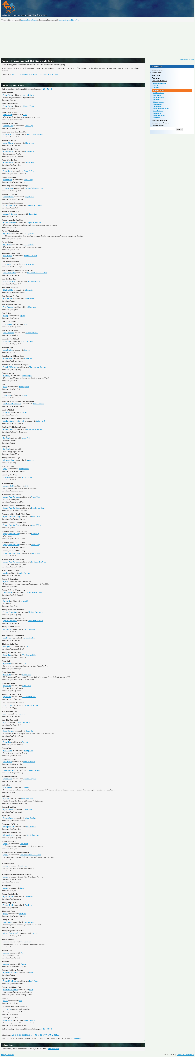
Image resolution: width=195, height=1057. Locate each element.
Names (5, 60)
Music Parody (156, 73)
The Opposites (28, 233)
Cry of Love (7, 592)
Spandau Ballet (8, 486)
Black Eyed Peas (27, 798)
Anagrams (156, 85)
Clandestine (29, 290)
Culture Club (40, 421)
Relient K (6, 601)
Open (31, 972)
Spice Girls (7, 655)
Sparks (5, 573)
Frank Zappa (33, 981)
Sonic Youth (7, 95)
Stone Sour (7, 395)
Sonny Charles (8, 143)
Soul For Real (8, 298)
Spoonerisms (157, 113)
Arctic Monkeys (38, 404)
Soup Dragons (27, 375)
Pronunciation (157, 104)
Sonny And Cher (9, 134)
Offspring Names (158, 102)
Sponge (5, 843)
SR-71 (5, 1000)
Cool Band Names (158, 93)
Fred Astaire (7, 761)
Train (25, 324)
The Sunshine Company (37, 367)
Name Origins (157, 95)
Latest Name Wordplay (160, 83)
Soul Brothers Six (9, 272)
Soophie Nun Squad (34, 205)
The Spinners (28, 750)
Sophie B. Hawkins (10, 214)
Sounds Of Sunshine (10, 367)
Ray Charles (29, 197)
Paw (23, 449)
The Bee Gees (26, 942)
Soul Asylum (7, 255)
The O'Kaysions (29, 629)
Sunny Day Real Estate (35, 134)
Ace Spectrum (24, 468)
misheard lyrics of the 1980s (69, 20)
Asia (25, 114)
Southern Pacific (9, 429)
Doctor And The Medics (32, 705)
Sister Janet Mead (27, 341)
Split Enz (25, 787)
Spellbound (7, 638)
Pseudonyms (157, 106)
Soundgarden (8, 350)
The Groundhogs (9, 460)
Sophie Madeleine (9, 205)
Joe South (6, 438)
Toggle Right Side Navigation (187, 59)
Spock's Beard (8, 809)
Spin (4, 714)
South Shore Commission (12, 404)
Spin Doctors (7, 705)
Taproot (25, 742)
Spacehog (30, 460)
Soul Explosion (8, 307)
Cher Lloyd (29, 125)
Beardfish (28, 809)
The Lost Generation (35, 612)
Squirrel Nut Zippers (10, 972)
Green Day (35, 533)
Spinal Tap (30, 731)
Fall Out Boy (7, 922)
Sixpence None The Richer (37, 272)
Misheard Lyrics (157, 70)
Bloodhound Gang (38, 508)
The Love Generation (35, 620)
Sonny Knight (8, 188)
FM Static (25, 412)
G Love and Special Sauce (32, 592)
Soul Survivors (29, 264)
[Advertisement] (97, 40)
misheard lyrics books (29, 20)
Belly (27, 486)
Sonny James (29, 151)
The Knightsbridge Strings (34, 188)
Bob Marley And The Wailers (30, 854)
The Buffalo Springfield (11, 933)
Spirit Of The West (33, 770)
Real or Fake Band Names (161, 108)
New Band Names (158, 97)
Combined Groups (158, 90)
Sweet (5, 386)
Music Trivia (156, 75)
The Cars (22, 913)
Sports (5, 913)
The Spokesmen (9, 826)
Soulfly (5, 315)
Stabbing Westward (30, 1020)
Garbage (27, 350)
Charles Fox (29, 143)
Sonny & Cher (8, 125)
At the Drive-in (28, 95)
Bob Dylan (24, 843)
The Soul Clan (8, 290)
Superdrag (6, 375)
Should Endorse (158, 111)
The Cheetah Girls (29, 655)
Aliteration (156, 88)
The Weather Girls (29, 696)
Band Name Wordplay (159, 81)
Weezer (23, 964)
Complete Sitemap (158, 126)
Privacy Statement (7, 1054)
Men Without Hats (32, 835)
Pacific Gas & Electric (34, 429)
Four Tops (21, 714)
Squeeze (6, 942)
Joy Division (7, 233)
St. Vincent (7, 1009)
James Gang (28, 179)
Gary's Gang (35, 497)
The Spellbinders (29, 638)
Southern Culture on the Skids (13, 421)
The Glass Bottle (24, 722)
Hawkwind (33, 214)
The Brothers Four (33, 281)
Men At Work (31, 826)
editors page (77, 1038)
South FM (6, 412)
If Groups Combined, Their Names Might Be (30, 60)
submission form (53, 1048)
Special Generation (10, 612)
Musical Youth (28, 106)
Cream (24, 395)
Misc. (57, 74)
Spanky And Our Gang (11, 497)
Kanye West (7, 1020)
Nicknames (156, 99)
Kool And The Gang (38, 562)
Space (5, 468)
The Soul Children (30, 255)
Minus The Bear (30, 818)
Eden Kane (28, 358)
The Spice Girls (8, 646)
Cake (27, 646)
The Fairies (29, 896)
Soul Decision (29, 298)
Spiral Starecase (8, 731)
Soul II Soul (7, 324)
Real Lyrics (156, 78)
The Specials (7, 629)
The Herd (35, 933)
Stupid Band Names (159, 115)
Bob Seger (24, 866)
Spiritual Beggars (29, 779)
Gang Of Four (36, 525)
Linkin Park (26, 438)
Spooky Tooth (8, 896)
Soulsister (6, 341)
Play (22, 953)
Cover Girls (26, 674)
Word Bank (156, 117)
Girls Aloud (26, 685)
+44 (20, 1000)
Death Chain (35, 516)
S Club (24, 663)
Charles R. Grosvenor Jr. (185, 1054)
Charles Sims (29, 162)
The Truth (28, 905)
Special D (6, 581)
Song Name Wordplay (159, 120)
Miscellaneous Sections (160, 123)
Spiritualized (7, 779)
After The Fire (24, 573)
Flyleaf (22, 315)
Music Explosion (32, 332)
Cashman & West (9, 770)
